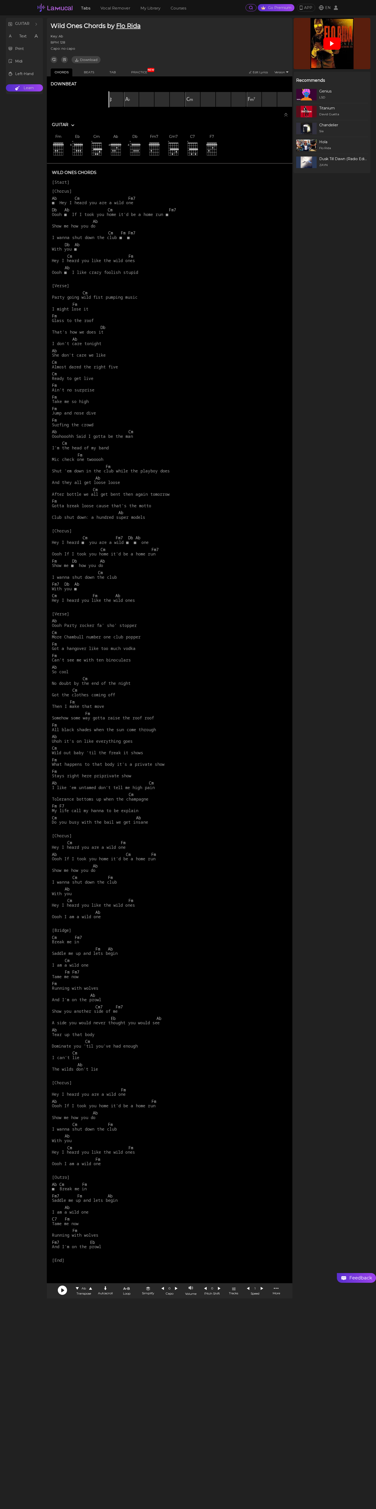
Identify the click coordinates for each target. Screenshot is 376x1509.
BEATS (89, 72)
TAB (112, 72)
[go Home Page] (55, 8)
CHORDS (61, 72)
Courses (178, 8)
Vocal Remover (115, 8)
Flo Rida (128, 25)
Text (23, 36)
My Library (150, 8)
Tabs (85, 8)
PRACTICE (141, 71)
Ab (84, 1288)
